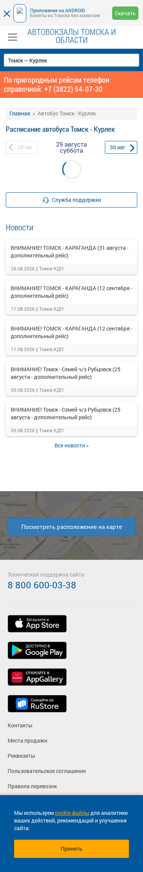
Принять (71, 848)
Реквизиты (21, 755)
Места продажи (27, 740)
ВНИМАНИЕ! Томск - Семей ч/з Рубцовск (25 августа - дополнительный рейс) (66, 373)
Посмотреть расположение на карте (71, 526)
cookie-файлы (72, 812)
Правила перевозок (32, 786)
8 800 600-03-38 (42, 585)
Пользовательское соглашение (47, 771)
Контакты (20, 725)
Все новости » (72, 445)
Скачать (125, 13)
